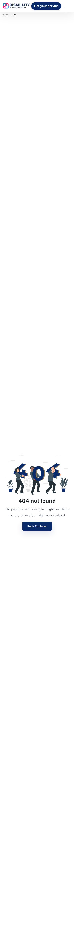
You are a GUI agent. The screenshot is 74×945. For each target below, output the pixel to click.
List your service (46, 6)
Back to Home (37, 526)
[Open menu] (67, 6)
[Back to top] (6, 914)
